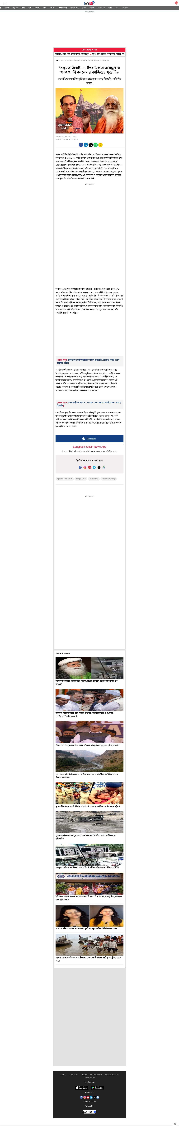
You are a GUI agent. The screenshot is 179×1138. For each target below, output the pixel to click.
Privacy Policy (90, 1078)
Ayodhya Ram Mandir (64, 479)
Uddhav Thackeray (108, 479)
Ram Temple (94, 479)
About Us (64, 1075)
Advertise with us (96, 1075)
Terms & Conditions (112, 1075)
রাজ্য (23, 8)
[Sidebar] (5, 3)
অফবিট (124, 8)
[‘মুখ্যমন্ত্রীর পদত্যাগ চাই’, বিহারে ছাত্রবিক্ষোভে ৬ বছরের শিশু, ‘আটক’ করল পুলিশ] (89, 793)
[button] (81, 145)
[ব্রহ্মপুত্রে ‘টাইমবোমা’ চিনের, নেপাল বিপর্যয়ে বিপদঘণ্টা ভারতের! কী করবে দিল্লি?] (89, 855)
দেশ (29, 8)
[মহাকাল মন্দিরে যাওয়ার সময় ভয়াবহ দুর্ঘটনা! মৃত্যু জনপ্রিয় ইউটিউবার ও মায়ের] (89, 916)
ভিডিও (92, 8)
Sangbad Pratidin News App (89, 447)
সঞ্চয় (110, 8)
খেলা (44, 8)
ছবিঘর (84, 8)
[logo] (89, 3)
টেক (117, 8)
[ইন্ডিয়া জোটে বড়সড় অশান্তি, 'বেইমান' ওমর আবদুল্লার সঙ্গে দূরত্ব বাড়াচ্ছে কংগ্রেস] (89, 732)
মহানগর (15, 8)
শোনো (7, 8)
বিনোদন (52, 8)
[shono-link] (176, 3)
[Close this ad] (175, 1124)
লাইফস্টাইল (74, 8)
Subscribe (83, 1075)
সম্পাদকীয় (101, 8)
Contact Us (74, 1075)
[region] (89, 29)
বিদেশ (37, 8)
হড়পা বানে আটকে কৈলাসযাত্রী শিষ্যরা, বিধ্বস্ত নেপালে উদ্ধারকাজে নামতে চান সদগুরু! (100, 54)
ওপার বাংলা (63, 8)
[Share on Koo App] (100, 146)
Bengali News (81, 479)
